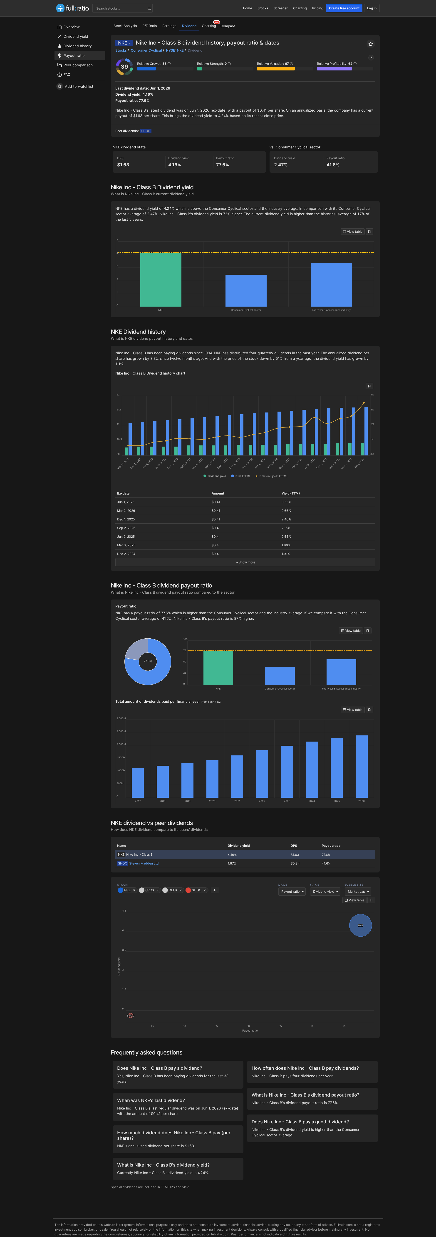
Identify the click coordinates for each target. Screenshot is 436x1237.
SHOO (146, 131)
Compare (227, 26)
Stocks (263, 8)
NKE (122, 43)
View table (354, 231)
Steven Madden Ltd (138, 863)
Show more (247, 562)
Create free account (344, 8)
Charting (300, 8)
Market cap (356, 891)
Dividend (189, 26)
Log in (372, 8)
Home (247, 8)
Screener (281, 8)
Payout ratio (290, 891)
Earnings (169, 26)
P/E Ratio (149, 26)
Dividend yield (323, 891)
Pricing (317, 8)
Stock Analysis (125, 26)
